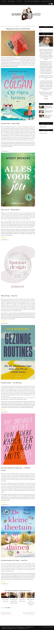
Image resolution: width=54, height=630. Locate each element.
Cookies (4, 627)
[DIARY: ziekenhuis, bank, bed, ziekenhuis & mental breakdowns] (31, 595)
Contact (19, 1)
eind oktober (18, 57)
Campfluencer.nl (46, 1)
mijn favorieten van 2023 (16, 60)
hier (8, 151)
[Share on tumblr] (10, 607)
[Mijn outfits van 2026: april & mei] (22, 595)
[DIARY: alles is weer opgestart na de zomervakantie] (41, 116)
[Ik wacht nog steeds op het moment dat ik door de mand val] (41, 107)
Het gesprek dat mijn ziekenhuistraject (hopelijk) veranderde (14, 601)
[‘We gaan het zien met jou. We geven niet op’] (41, 111)
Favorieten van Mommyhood (31, 1)
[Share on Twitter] (7, 607)
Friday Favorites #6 (29, 613)
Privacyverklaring (19, 627)
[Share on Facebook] (5, 607)
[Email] (52, 4)
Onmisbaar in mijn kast (7, 613)
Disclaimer (10, 627)
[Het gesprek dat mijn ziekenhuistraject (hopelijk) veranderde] (14, 595)
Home (4, 1)
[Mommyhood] (27, 14)
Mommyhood (11, 1)
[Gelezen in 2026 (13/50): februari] (5, 595)
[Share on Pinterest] (8, 607)
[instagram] (49, 4)
